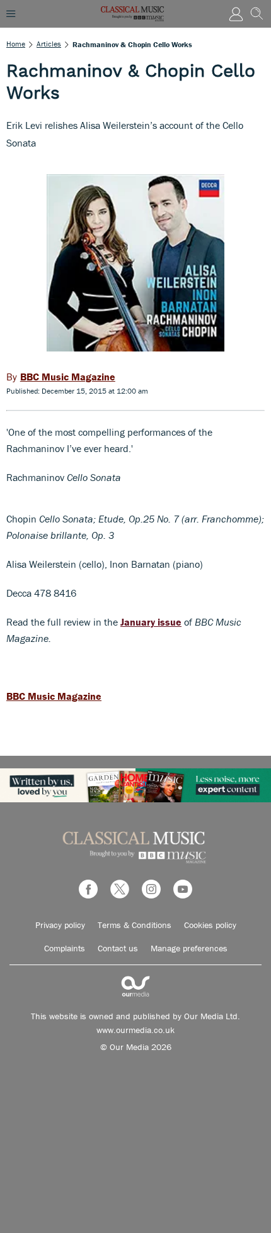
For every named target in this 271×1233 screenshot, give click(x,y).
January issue (151, 622)
